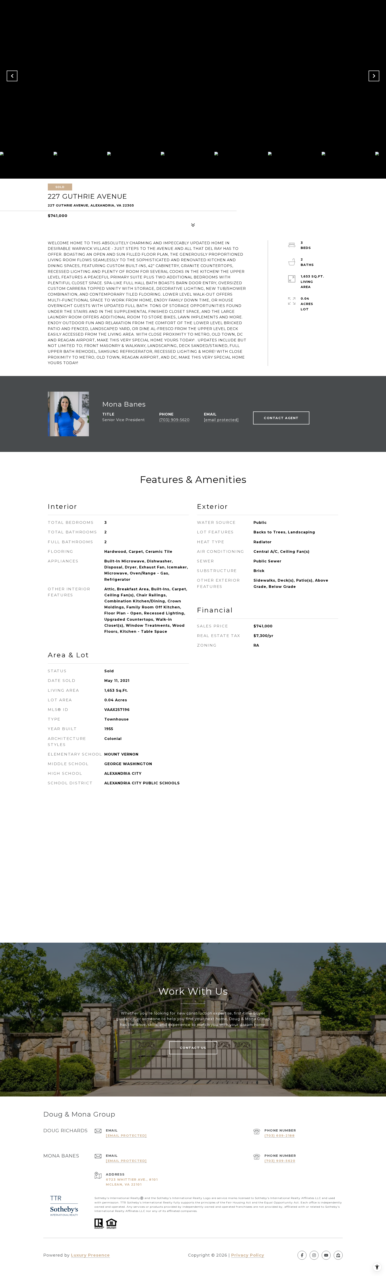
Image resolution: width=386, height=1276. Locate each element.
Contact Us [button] (193, 1048)
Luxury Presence (90, 1255)
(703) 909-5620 (174, 420)
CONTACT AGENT (281, 418)
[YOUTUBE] (326, 1255)
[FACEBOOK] (302, 1255)
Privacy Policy (247, 1255)
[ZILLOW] (338, 1255)
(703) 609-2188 (279, 1136)
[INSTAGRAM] (314, 1255)
